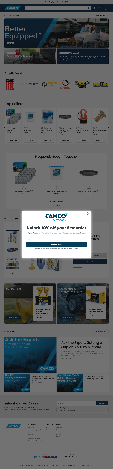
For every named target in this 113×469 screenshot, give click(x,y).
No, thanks (56, 254)
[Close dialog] (88, 213)
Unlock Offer (56, 244)
